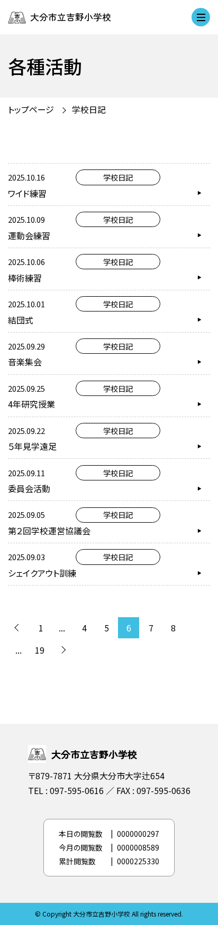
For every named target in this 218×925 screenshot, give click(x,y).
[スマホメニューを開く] (201, 17)
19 (39, 650)
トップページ (31, 109)
